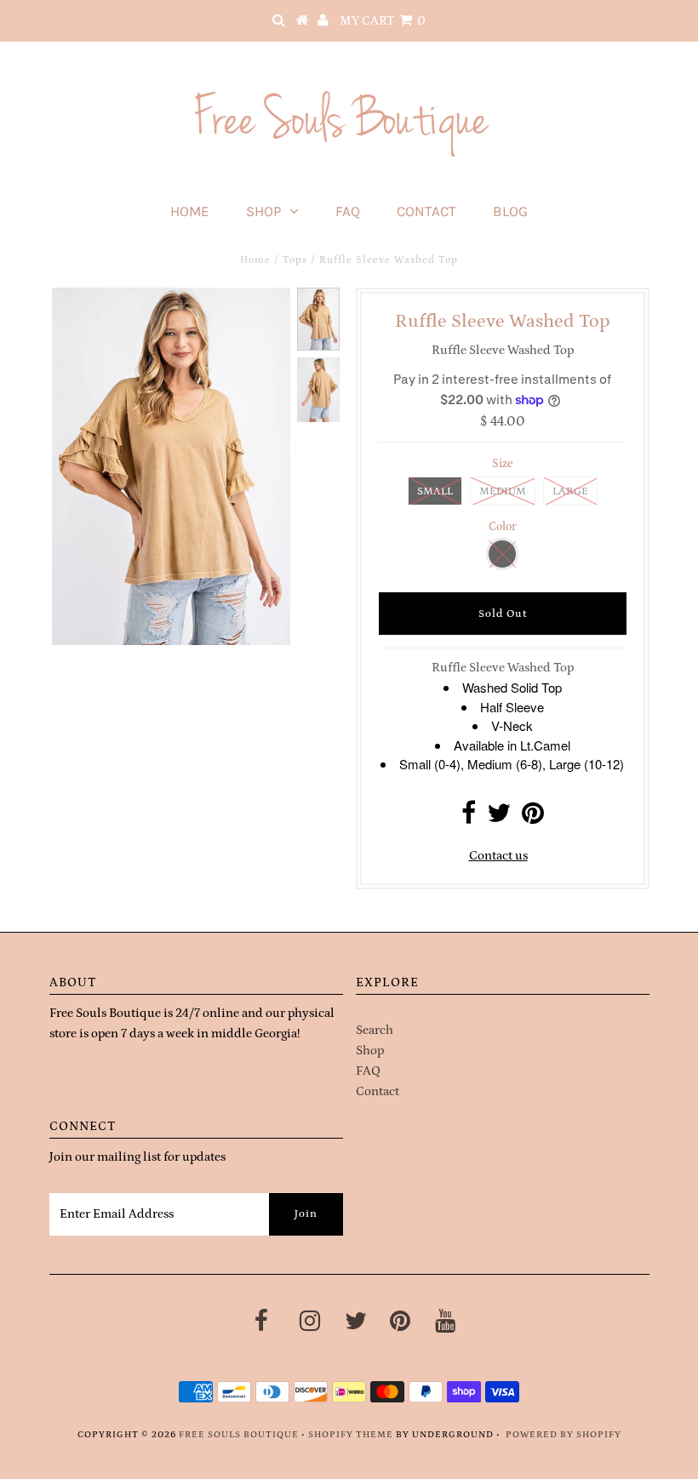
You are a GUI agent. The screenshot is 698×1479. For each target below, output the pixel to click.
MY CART (383, 21)
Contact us (498, 855)
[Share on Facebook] (468, 818)
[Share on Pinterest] (533, 818)
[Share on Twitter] (499, 818)
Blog (510, 211)
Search (374, 1030)
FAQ (347, 211)
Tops (295, 260)
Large (570, 491)
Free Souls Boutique (239, 1435)
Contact (426, 211)
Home (189, 211)
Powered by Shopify (563, 1435)
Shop (263, 211)
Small (435, 491)
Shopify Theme (350, 1435)
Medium (502, 491)
